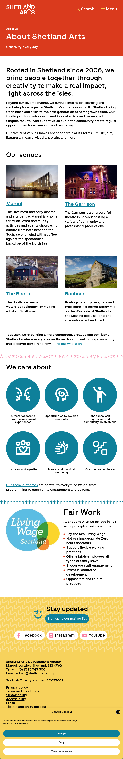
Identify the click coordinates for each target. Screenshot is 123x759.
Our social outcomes (22, 485)
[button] (118, 712)
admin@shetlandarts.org (35, 673)
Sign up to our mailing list (67, 618)
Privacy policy (17, 687)
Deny (61, 742)
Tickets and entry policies (26, 706)
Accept (61, 733)
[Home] (21, 7)
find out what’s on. (68, 343)
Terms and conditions (22, 691)
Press (10, 703)
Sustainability (16, 695)
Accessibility (16, 699)
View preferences (61, 751)
